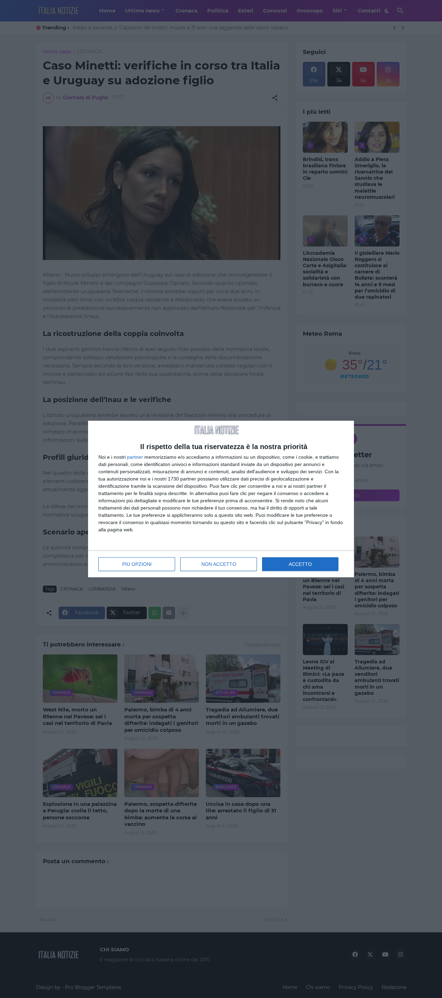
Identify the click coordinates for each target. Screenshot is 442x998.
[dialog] (221, 499)
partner (135, 457)
